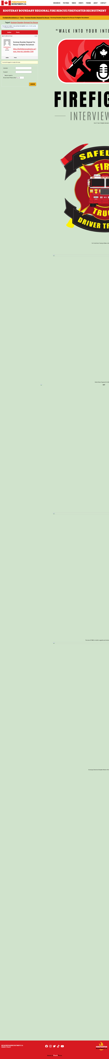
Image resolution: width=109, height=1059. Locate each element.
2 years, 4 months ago (29, 26)
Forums (88, 3)
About (96, 3)
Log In (32, 84)
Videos (74, 3)
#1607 (36, 36)
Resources (56, 3)
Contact (103, 3)
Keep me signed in (9, 75)
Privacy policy (6, 1047)
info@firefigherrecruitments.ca (12, 1045)
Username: (5, 68)
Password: (5, 72)
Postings (66, 3)
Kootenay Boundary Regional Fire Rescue (24, 22)
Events (81, 3)
